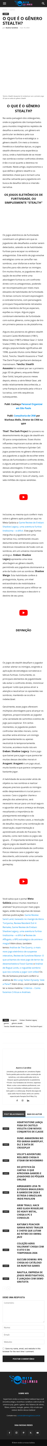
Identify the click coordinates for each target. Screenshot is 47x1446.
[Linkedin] (29, 1100)
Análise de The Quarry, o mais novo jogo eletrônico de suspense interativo (22, 951)
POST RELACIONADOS (14, 1114)
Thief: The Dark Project (33, 1026)
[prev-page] (4, 1288)
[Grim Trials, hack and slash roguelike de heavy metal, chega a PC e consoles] (9, 1208)
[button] (4, 3)
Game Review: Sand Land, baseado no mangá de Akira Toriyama (23, 919)
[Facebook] (5, 1037)
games (6, 1023)
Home (5, 10)
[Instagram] (23, 1100)
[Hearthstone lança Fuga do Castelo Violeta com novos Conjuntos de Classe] (9, 1125)
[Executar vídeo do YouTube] (23, 497)
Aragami (14, 1020)
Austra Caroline (12, 28)
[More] (29, 1037)
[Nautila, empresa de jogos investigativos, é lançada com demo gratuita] (9, 1275)
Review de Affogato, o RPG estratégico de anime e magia (22, 939)
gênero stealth (17, 1023)
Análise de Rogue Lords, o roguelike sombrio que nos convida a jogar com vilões (23, 967)
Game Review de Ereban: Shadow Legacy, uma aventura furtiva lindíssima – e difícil (23, 526)
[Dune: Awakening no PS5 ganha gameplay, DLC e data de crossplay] (9, 1141)
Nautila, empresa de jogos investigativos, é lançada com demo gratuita (30, 1277)
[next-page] (8, 1288)
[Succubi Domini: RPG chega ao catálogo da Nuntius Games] (9, 1262)
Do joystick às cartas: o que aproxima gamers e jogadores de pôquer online (30, 1173)
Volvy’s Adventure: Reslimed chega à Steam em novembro (30, 1157)
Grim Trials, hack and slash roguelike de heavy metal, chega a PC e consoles (30, 1211)
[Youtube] (37, 1433)
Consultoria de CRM (25, 415)
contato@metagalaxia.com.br (28, 1415)
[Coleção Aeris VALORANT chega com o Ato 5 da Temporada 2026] (9, 1246)
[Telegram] (23, 1037)
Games (12, 10)
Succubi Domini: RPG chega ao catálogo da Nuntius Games (29, 1262)
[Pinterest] (23, 1433)
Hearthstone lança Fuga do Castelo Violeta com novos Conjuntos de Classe (30, 1127)
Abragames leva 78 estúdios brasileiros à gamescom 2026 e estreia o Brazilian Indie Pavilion (30, 1192)
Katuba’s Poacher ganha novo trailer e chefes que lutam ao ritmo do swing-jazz (30, 1230)
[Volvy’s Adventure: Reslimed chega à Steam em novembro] (9, 1157)
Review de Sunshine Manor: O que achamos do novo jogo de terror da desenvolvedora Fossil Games (23, 959)
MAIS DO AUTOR (34, 1114)
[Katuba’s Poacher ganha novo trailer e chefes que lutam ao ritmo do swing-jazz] (9, 1227)
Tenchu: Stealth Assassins (13, 1026)
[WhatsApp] (17, 1037)
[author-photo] (23, 1064)
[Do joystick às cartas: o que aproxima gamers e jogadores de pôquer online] (9, 1170)
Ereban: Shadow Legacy (28, 1020)
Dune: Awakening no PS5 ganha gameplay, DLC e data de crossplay (30, 1143)
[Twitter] (11, 1037)
